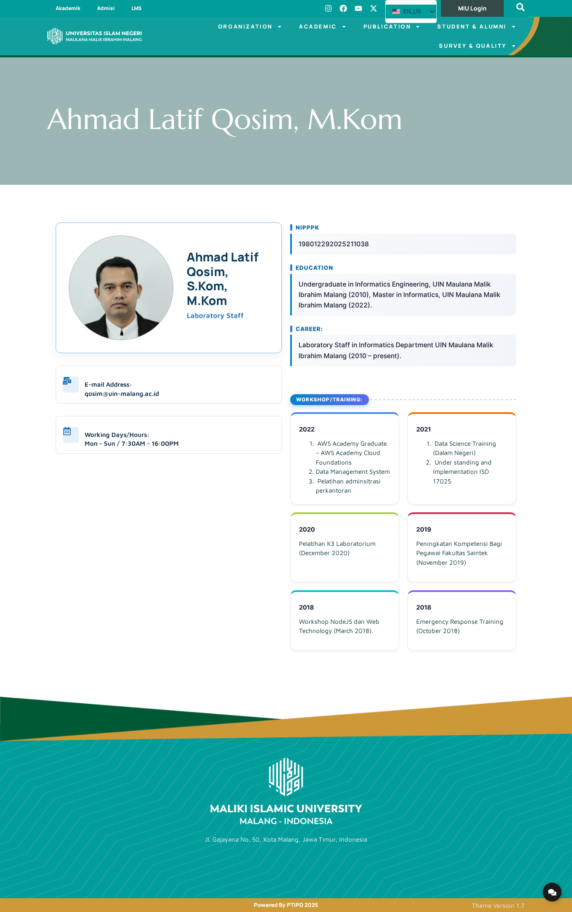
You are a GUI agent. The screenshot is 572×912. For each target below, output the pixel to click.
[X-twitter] (373, 8)
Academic (318, 26)
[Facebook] (343, 8)
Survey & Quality (473, 45)
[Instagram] (328, 8)
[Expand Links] (552, 892)
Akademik (68, 8)
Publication (387, 26)
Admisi (106, 8)
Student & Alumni (472, 26)
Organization (245, 26)
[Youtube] (358, 8)
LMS (136, 8)
